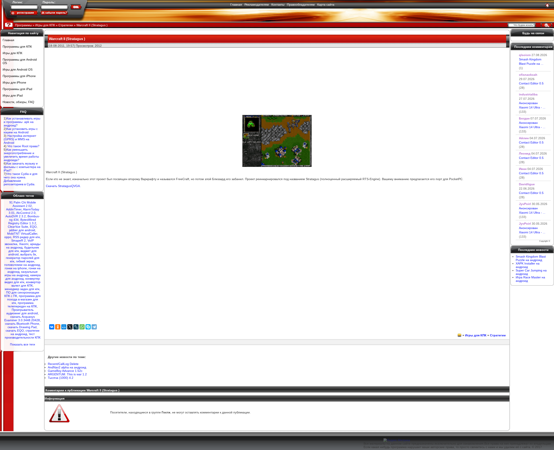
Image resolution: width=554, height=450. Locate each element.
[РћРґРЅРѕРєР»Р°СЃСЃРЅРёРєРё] (57, 326)
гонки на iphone (16, 268)
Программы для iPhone (19, 76)
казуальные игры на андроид (21, 273)
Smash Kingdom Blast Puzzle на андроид (531, 258)
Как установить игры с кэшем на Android (21, 130)
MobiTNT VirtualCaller (22, 233)
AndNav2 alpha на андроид (67, 367)
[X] (69, 326)
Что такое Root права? (23, 146)
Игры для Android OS (17, 69)
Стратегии (498, 335)
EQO (33, 226)
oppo (7, 237)
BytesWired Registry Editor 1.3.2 (22, 221)
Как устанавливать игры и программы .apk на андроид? (22, 122)
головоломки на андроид (22, 264)
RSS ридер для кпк (26, 237)
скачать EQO (15, 330)
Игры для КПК (12, 53)
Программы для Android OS (20, 61)
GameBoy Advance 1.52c (65, 371)
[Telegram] (94, 326)
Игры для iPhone (14, 82)
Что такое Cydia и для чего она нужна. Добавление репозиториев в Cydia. (20, 179)
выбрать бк (28, 254)
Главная (236, 4)
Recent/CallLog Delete (63, 364)
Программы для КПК (17, 46)
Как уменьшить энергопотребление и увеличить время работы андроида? (21, 155)
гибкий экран (25, 261)
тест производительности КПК (22, 335)
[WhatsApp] (82, 326)
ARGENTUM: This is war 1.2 (67, 374)
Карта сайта (325, 4)
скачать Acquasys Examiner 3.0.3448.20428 (22, 318)
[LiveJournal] (76, 326)
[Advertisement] (277, 78)
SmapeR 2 (18, 240)
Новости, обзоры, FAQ (18, 102)
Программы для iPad (17, 89)
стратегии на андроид (25, 332)
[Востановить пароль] (54, 13)
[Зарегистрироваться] (24, 13)
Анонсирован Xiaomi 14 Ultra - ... (532, 107)
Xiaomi (23, 244)
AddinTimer (13, 209)
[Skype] (88, 326)
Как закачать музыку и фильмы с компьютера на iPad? (22, 167)
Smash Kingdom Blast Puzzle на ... (531, 64)
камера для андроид (23, 276)
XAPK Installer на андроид (528, 265)
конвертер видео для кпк (22, 280)
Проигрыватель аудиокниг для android (22, 311)
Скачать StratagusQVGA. (63, 186)
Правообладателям (301, 4)
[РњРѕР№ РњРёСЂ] (63, 326)
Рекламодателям (257, 4)
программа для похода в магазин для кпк (24, 299)
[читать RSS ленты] (547, 5)
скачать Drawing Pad (22, 327)
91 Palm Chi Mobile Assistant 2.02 (22, 204)
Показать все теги (22, 344)
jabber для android (22, 230)
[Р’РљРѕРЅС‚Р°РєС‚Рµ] (51, 326)
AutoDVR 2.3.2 (15, 216)
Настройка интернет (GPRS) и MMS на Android (20, 139)
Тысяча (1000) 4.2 (60, 377)
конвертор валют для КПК (25, 283)
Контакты (277, 4)
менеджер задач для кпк (22, 289)
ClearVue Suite (18, 226)
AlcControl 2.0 (25, 213)
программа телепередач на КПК (22, 304)
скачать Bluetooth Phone (22, 323)
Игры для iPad (13, 95)
